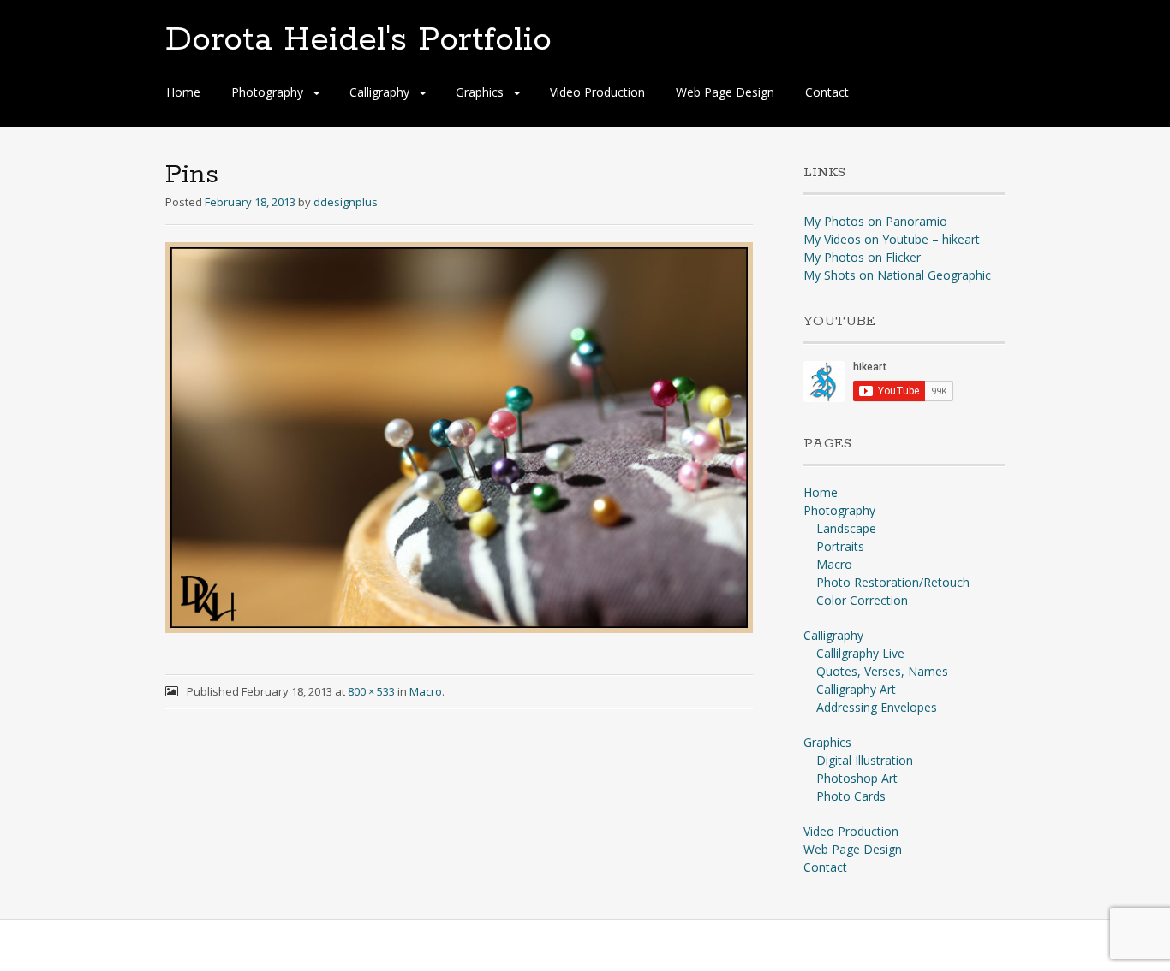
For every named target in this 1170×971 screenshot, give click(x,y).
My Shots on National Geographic (897, 275)
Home (183, 92)
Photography (267, 92)
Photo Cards (851, 796)
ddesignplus (345, 202)
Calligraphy (379, 92)
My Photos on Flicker (862, 257)
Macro (425, 691)
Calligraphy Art (856, 689)
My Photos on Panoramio (875, 221)
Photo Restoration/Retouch (893, 582)
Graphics (480, 92)
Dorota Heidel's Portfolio (358, 40)
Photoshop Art (857, 778)
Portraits (840, 546)
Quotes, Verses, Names (882, 671)
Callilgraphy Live (860, 653)
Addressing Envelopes (876, 707)
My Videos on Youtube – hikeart (891, 239)
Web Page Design (725, 92)
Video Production (597, 92)
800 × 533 (371, 691)
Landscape (846, 528)
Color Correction (862, 600)
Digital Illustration (864, 760)
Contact (827, 92)
